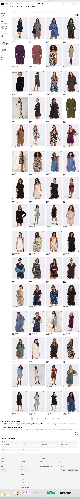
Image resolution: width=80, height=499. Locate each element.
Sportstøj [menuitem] (22, 6)
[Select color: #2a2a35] (47, 95)
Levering (22, 466)
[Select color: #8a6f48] (32, 175)
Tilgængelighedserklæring (25, 487)
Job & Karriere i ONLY (4, 471)
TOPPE (23, 441)
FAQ (21, 458)
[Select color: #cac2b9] (47, 282)
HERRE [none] (14, 3)
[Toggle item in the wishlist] (27, 18)
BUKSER (23, 444)
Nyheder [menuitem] (3, 6)
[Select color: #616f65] (12, 362)
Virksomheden (62, 458)
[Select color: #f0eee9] (30, 95)
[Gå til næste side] (59, 418)
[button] (20, 28)
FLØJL (23, 447)
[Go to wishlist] (76, 3)
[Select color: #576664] (14, 95)
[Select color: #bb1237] (34, 95)
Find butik (62, 466)
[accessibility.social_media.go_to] (34, 492)
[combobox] (15, 13)
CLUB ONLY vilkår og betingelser (46, 466)
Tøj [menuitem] (7, 6)
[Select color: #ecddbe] (30, 202)
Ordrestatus (23, 461)
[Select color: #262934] (12, 42)
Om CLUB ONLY (43, 458)
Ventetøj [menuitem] (27, 6)
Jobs (61, 461)
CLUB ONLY (43, 456)
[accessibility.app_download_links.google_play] (63, 494)
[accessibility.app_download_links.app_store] (68, 494)
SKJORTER (23, 449)
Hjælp (22, 456)
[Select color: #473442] (15, 42)
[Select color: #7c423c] (63, 202)
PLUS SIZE (4, 447)
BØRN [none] (11, 3)
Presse (2, 463)
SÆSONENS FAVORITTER (6, 444)
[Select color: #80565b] (66, 42)
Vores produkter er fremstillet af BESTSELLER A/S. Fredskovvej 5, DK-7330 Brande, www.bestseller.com (69, 470)
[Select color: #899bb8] (49, 202)
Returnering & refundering (25, 471)
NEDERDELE (63, 447)
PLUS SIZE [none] (6, 3)
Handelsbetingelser (24, 477)
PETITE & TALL (43, 441)
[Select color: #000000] (12, 95)
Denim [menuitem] (17, 6)
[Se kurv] (78, 3)
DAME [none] (2, 3)
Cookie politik (23, 484)
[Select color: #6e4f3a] (14, 362)
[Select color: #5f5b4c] (47, 202)
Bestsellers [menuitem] (11, 6)
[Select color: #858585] (29, 42)
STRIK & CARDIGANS (64, 444)
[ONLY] (40, 4)
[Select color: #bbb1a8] (31, 95)
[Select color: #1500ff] (30, 42)
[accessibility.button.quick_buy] (27, 38)
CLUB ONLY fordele (43, 461)
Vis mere (76, 432)
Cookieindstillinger (40, 498)
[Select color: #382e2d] (29, 122)
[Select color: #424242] (13, 95)
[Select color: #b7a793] (29, 175)
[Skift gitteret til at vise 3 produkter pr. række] (76, 15)
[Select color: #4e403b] (29, 95)
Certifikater (2, 466)
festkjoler (51, 429)
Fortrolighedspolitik (24, 482)
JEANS (3, 441)
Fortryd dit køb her (24, 463)
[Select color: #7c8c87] (31, 362)
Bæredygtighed (3, 469)
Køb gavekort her (4, 461)
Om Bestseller (64, 456)
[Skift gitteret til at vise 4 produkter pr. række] (78, 15)
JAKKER (62, 441)
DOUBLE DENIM (44, 444)
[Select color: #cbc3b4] (13, 362)
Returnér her (23, 469)
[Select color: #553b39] (46, 282)
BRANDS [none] (18, 3)
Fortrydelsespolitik (24, 479)
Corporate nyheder (63, 463)
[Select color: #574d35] (14, 42)
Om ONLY (3, 456)
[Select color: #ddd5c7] (29, 202)
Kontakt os (22, 474)
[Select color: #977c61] (50, 202)
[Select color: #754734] (33, 122)
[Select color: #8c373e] (47, 362)
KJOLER (3, 449)
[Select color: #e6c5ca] (48, 202)
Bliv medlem (42, 463)
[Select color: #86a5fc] (64, 175)
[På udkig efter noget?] (71, 4)
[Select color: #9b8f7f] (32, 122)
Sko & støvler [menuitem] (33, 6)
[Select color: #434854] (46, 95)
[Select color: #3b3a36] (13, 42)
